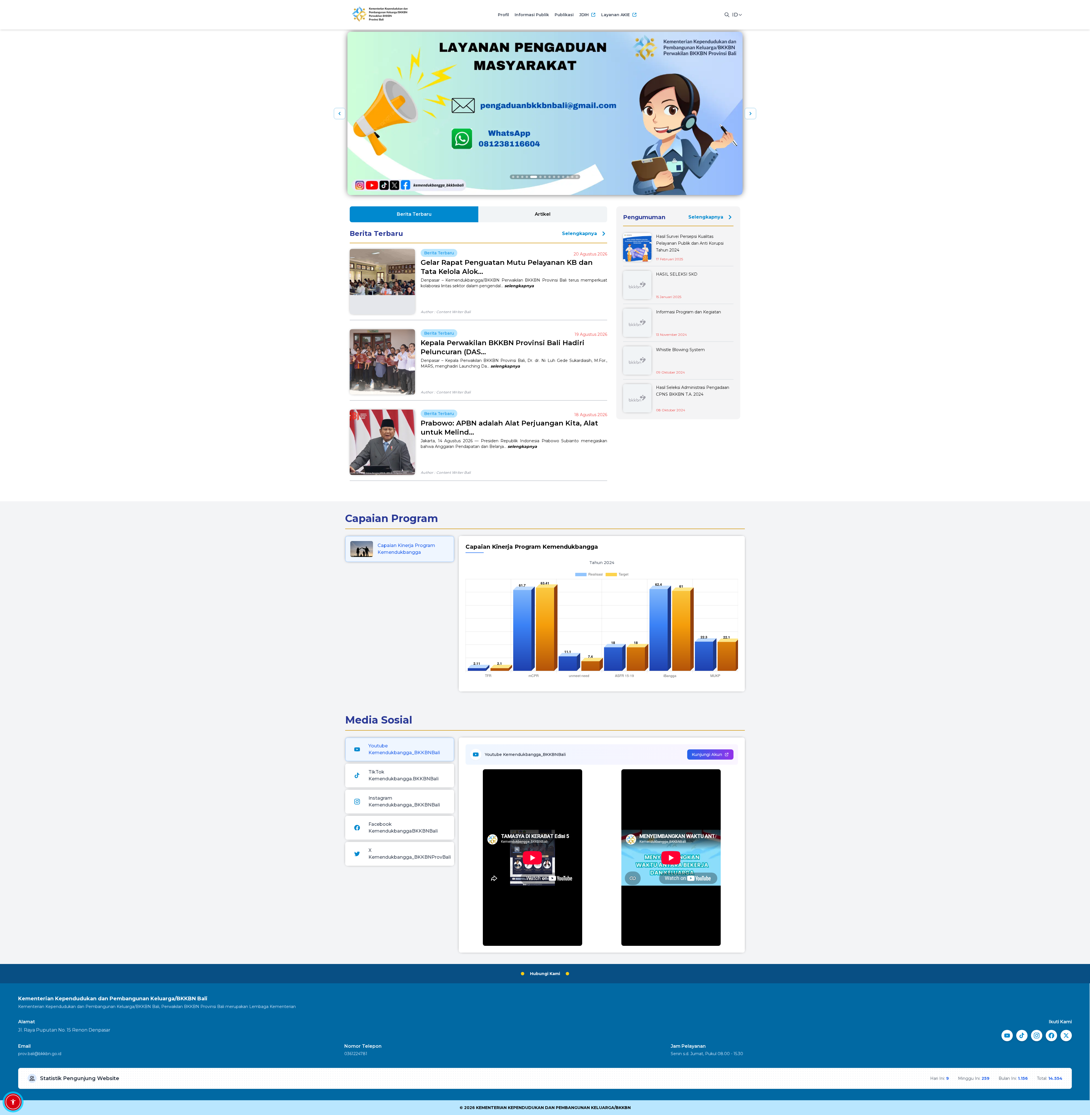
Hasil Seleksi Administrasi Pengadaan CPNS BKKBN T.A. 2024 (692, 391)
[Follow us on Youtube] (1007, 1035)
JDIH (584, 14)
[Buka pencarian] (727, 15)
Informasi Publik (532, 14)
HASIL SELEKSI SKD (676, 274)
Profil (503, 14)
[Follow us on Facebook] (1051, 1035)
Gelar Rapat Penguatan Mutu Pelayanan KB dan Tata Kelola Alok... (507, 267)
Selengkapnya (579, 233)
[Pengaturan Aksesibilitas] (13, 1101)
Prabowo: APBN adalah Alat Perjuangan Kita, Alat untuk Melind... (509, 427)
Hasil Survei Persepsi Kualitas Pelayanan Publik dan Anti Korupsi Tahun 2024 (690, 243)
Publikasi (564, 14)
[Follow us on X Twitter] (1066, 1035)
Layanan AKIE (615, 14)
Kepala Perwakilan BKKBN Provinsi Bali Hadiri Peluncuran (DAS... (502, 347)
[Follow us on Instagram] (1036, 1035)
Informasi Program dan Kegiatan (688, 312)
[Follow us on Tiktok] (1022, 1035)
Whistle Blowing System (680, 349)
